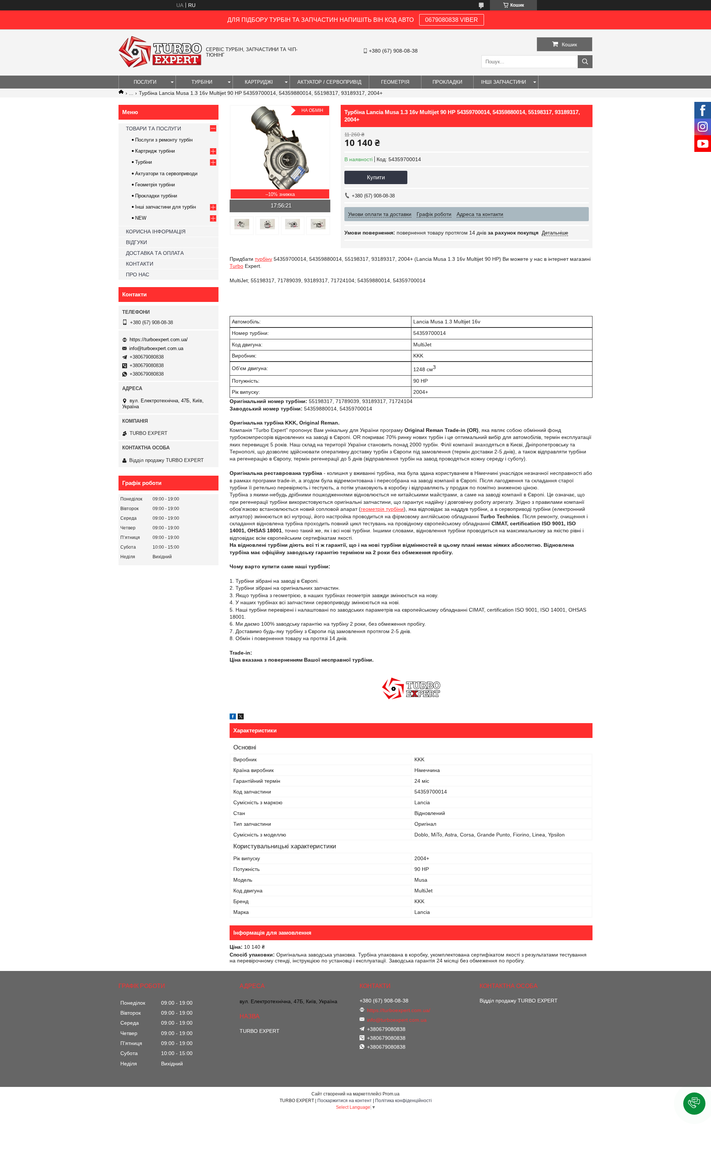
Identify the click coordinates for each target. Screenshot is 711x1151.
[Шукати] (585, 61)
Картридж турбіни (155, 151)
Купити (376, 177)
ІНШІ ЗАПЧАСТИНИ (503, 82)
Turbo (236, 266)
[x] (241, 718)
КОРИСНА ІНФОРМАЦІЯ (156, 231)
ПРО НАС (137, 274)
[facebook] (233, 718)
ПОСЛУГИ (145, 82)
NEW (140, 218)
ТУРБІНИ (201, 82)
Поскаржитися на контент (344, 1100)
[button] (694, 1103)
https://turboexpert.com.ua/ (159, 339)
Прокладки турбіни (156, 196)
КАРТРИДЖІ (259, 82)
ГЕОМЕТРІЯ (395, 82)
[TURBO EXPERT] (160, 66)
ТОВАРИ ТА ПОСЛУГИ (153, 129)
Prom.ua (391, 1094)
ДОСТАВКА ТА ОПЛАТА (155, 253)
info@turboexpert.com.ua (156, 348)
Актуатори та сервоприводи (166, 173)
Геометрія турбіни (155, 184)
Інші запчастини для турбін (165, 207)
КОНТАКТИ (139, 264)
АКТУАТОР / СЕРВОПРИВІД (329, 82)
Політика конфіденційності (403, 1100)
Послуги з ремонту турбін (164, 140)
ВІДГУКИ (136, 242)
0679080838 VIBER (451, 20)
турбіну (263, 259)
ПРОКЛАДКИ (447, 82)
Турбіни (143, 162)
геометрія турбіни (382, 509)
